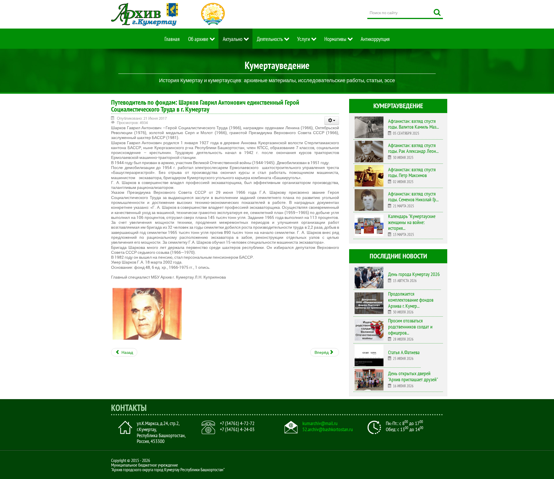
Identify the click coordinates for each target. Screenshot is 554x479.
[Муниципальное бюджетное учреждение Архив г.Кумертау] (144, 14)
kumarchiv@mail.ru (320, 423)
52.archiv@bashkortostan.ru (327, 429)
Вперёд (322, 352)
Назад (127, 352)
